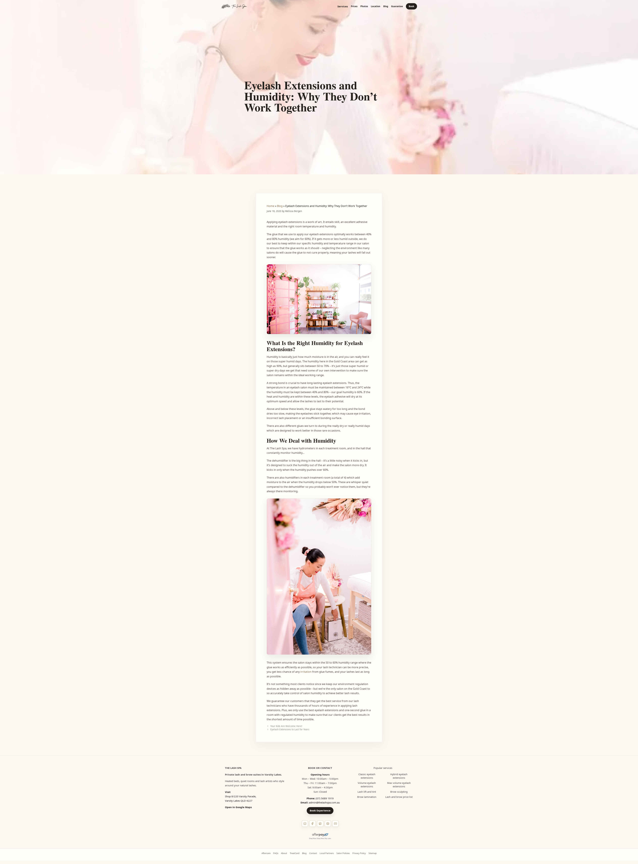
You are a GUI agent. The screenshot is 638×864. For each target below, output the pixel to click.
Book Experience (320, 810)
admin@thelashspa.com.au (324, 802)
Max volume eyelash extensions (399, 784)
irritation (306, 672)
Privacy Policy (359, 853)
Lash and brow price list (399, 796)
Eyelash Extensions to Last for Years (289, 729)
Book (411, 6)
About (284, 853)
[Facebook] (312, 823)
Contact (313, 853)
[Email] (335, 823)
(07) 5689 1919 (325, 798)
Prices (354, 6)
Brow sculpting (399, 791)
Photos (364, 6)
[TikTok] (320, 823)
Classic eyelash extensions (366, 776)
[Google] (328, 823)
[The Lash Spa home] (234, 6)
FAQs (275, 853)
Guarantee (397, 6)
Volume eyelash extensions (367, 784)
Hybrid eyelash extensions (398, 776)
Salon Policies (343, 853)
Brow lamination (366, 796)
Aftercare (266, 853)
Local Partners (327, 853)
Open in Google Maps (238, 807)
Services (342, 6)
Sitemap (373, 853)
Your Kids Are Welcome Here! (286, 726)
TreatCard (294, 853)
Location (375, 6)
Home (270, 206)
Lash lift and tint (367, 791)
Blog (385, 6)
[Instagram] (305, 823)
